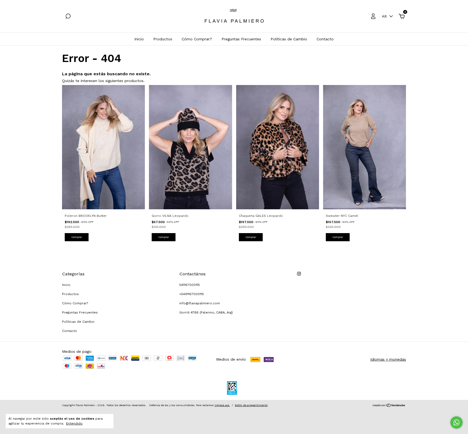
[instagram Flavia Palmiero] (299, 274)
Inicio (139, 39)
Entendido (74, 423)
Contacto (325, 39)
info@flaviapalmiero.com (199, 303)
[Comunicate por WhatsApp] (456, 422)
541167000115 (189, 285)
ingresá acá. (222, 405)
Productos (162, 39)
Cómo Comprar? (197, 39)
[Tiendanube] (389, 406)
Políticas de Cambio (289, 39)
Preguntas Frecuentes (241, 39)
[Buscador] (68, 17)
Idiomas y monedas (388, 359)
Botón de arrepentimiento (251, 405)
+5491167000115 (191, 294)
